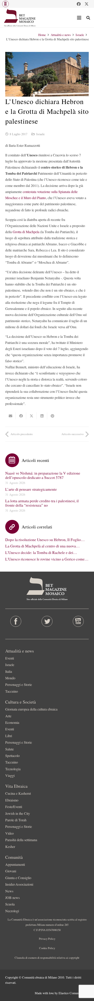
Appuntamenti (15, 864)
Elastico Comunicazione (74, 993)
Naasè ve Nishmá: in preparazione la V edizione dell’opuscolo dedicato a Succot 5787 (42, 475)
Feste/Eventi (13, 806)
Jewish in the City (17, 813)
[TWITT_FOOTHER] (47, 621)
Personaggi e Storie (18, 684)
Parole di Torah (15, 820)
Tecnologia (13, 769)
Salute (9, 749)
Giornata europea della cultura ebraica (31, 709)
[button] (5, 4)
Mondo (10, 678)
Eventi (9, 658)
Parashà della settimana (21, 839)
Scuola (10, 904)
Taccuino (11, 691)
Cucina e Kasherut (18, 793)
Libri (8, 735)
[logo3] (20, 17)
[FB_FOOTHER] (15, 621)
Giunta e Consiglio (18, 877)
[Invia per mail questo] (10, 415)
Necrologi (12, 911)
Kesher (10, 846)
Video (9, 833)
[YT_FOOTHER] (78, 621)
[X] (87, 4)
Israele (40, 134)
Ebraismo (11, 800)
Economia (12, 722)
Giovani (10, 871)
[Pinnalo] (52, 415)
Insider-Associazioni (19, 884)
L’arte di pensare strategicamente (31, 489)
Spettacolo (12, 755)
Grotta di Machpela (26, 231)
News (9, 891)
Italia (8, 671)
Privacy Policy (47, 939)
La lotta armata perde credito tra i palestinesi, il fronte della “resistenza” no (42, 503)
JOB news (12, 897)
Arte (8, 716)
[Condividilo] (21, 415)
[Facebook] (79, 4)
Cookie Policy (47, 948)
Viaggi (10, 775)
